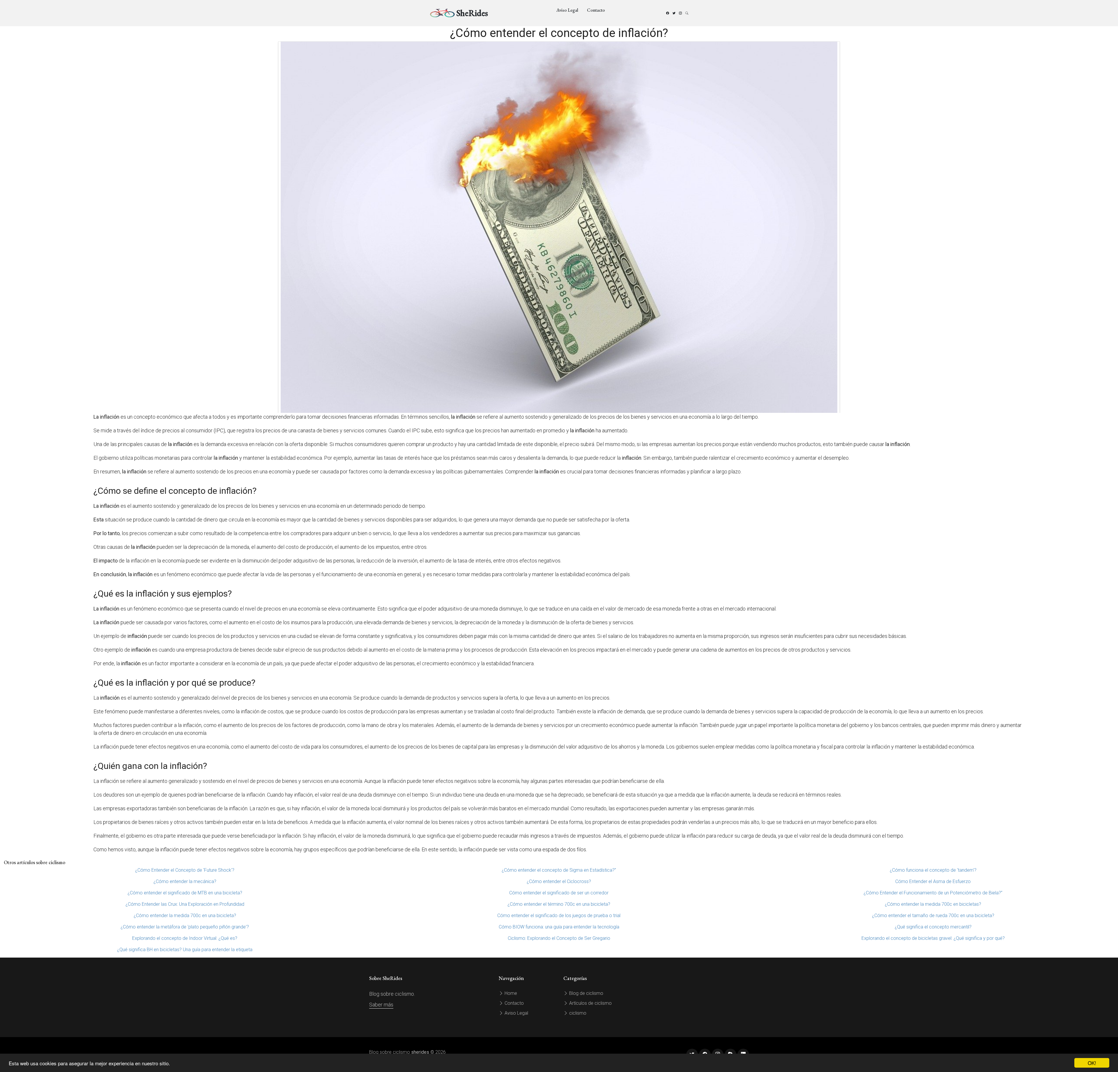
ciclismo (577, 1013)
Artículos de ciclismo (590, 1003)
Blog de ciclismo (585, 993)
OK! (1092, 1062)
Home (510, 993)
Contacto (596, 10)
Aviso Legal (567, 10)
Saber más (381, 1005)
